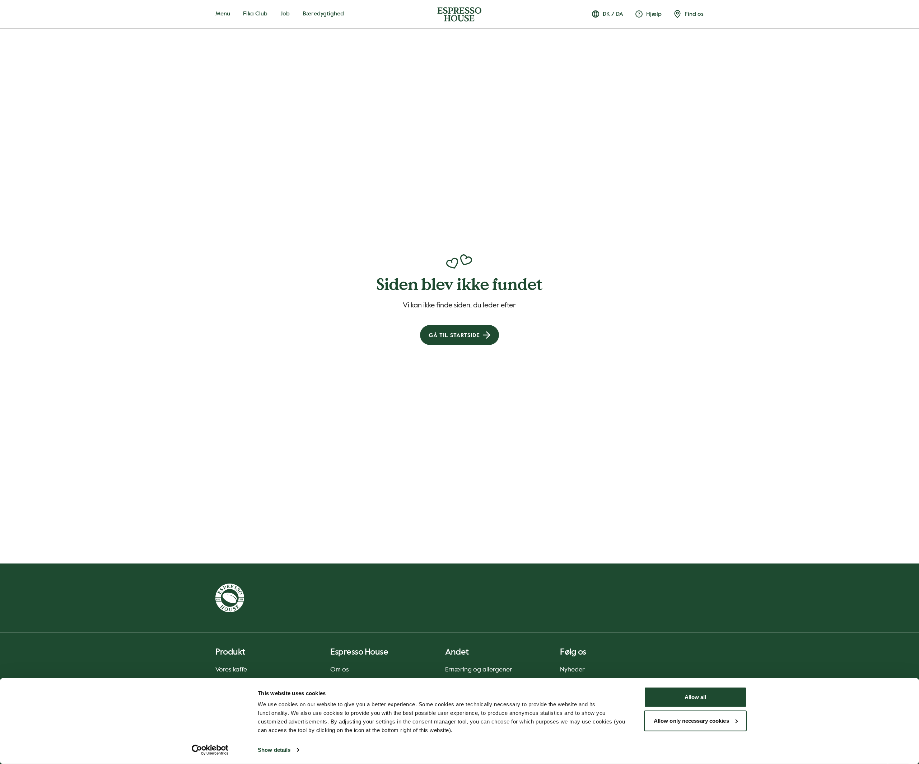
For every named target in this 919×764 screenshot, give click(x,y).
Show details (274, 750)
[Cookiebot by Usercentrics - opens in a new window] (210, 750)
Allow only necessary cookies (691, 720)
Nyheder (572, 669)
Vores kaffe (231, 669)
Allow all (695, 697)
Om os (339, 669)
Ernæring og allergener (478, 669)
